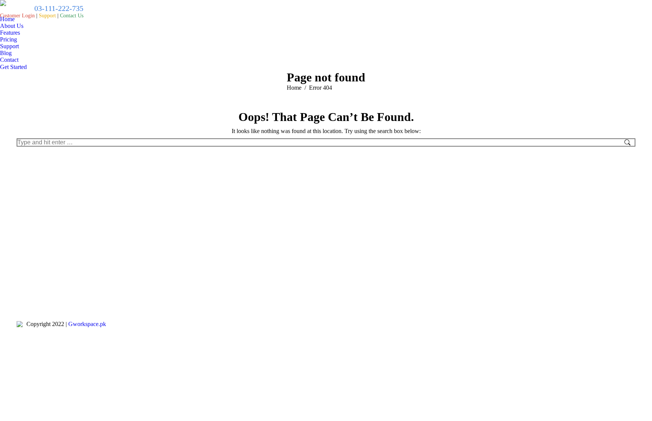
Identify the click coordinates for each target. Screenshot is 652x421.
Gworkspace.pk (87, 324)
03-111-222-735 (57, 8)
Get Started (13, 67)
